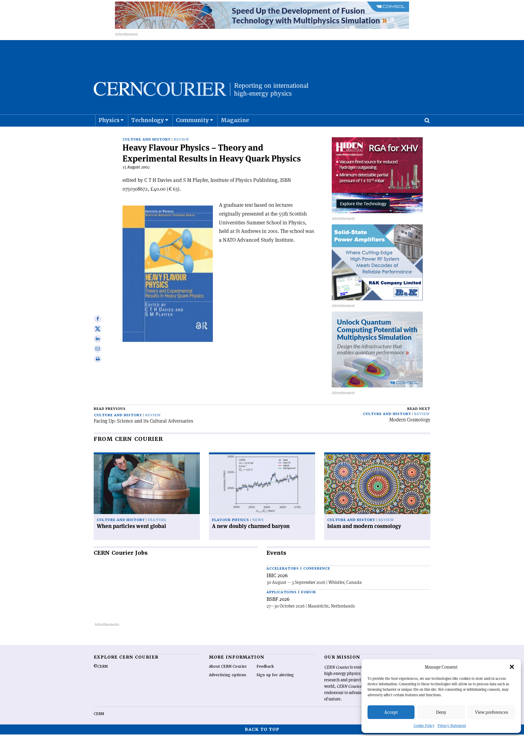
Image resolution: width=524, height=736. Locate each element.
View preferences (491, 712)
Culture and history (146, 139)
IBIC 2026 (277, 575)
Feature (157, 520)
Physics (109, 120)
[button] (512, 667)
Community (192, 120)
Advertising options (227, 675)
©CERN (101, 666)
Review (181, 139)
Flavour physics (230, 520)
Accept (391, 712)
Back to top (262, 729)
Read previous (110, 409)
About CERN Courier (228, 666)
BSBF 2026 (278, 599)
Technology (147, 120)
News (258, 520)
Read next (418, 409)
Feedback (265, 666)
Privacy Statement (452, 725)
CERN (99, 713)
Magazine (235, 120)
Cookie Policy (424, 725)
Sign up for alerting (275, 675)
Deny (441, 712)
